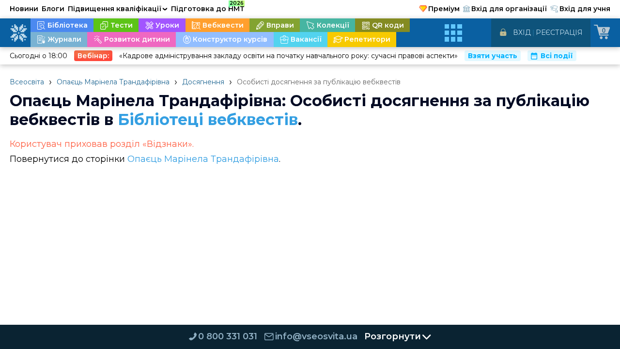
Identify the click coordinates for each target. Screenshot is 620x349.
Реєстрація (559, 32)
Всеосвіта (27, 82)
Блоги (53, 8)
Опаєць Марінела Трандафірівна (113, 82)
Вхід (522, 32)
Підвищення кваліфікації (118, 8)
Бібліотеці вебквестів (208, 119)
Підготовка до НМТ (208, 7)
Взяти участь (492, 55)
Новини (24, 8)
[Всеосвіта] (18, 33)
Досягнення (203, 82)
